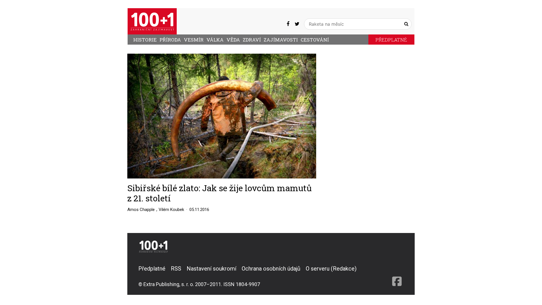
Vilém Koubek (171, 209)
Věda (233, 39)
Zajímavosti (281, 39)
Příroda (170, 39)
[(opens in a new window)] (288, 24)
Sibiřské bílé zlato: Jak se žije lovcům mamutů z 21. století (219, 193)
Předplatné (391, 39)
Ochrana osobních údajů (271, 268)
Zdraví (252, 39)
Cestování (315, 39)
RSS (176, 268)
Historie (145, 39)
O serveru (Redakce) (331, 268)
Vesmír (194, 39)
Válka (215, 39)
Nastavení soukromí (211, 268)
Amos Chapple (141, 209)
